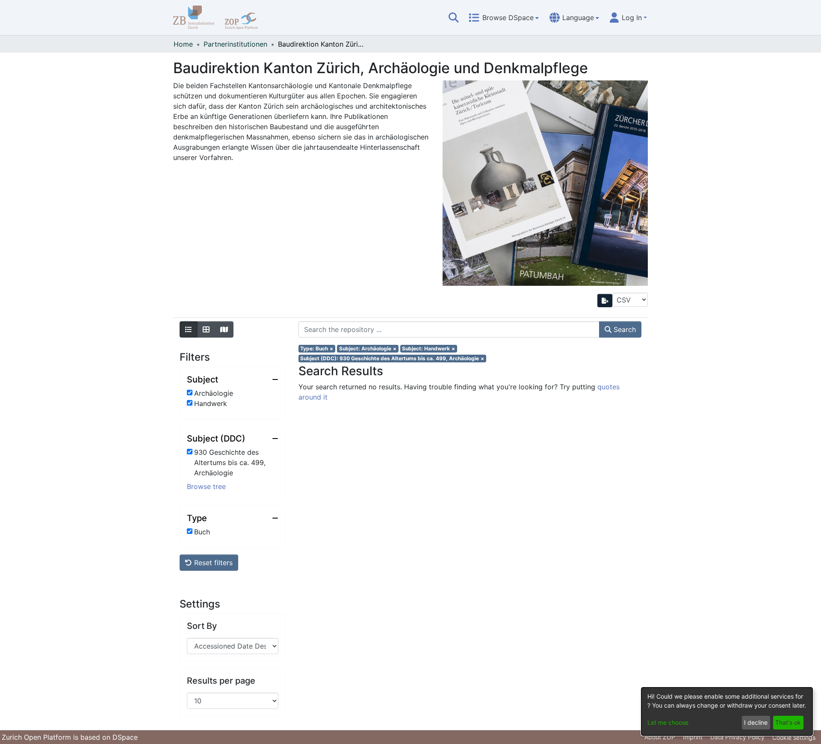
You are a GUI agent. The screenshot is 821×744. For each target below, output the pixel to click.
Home (183, 44)
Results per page (221, 681)
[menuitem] (504, 17)
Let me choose (667, 722)
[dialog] (726, 711)
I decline (756, 722)
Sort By (202, 626)
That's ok (788, 722)
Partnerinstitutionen (235, 44)
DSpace (125, 737)
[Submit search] (453, 17)
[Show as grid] (206, 329)
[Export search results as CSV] (605, 300)
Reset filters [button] (212, 562)
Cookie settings (793, 737)
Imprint (693, 737)
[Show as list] (189, 329)
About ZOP (659, 737)
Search (623, 329)
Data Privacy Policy (737, 737)
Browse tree (206, 486)
